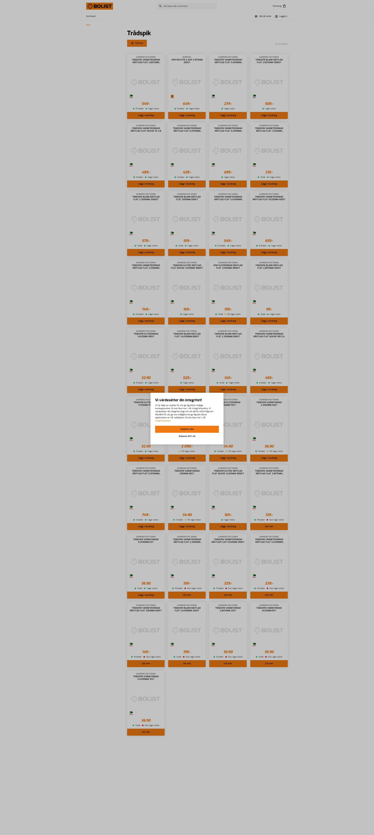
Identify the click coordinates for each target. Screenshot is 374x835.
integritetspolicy (163, 420)
